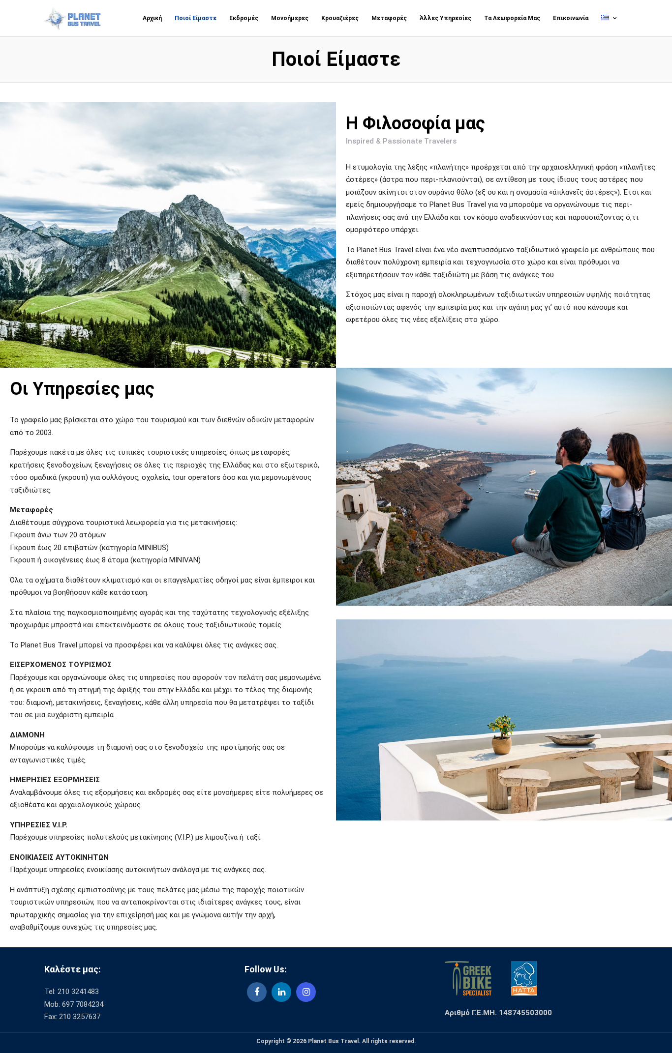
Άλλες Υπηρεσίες (445, 18)
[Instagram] (306, 992)
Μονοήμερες (289, 18)
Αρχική (152, 18)
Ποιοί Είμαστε (195, 18)
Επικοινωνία (570, 18)
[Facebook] (257, 992)
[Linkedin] (281, 992)
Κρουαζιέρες (340, 18)
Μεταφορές (389, 18)
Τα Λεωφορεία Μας (512, 18)
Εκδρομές (243, 18)
